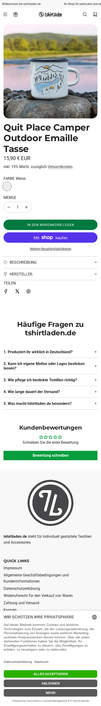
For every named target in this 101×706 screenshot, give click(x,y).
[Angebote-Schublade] (15, 14)
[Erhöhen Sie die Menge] (26, 207)
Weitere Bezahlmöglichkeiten (50, 249)
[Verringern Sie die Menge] (9, 207)
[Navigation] (5, 14)
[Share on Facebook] (6, 292)
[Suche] (85, 14)
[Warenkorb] (95, 14)
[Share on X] (17, 292)
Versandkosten (60, 166)
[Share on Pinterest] (28, 292)
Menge (10, 197)
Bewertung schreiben (51, 455)
